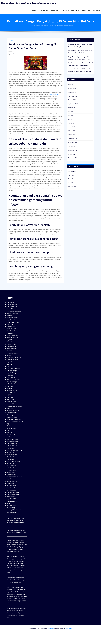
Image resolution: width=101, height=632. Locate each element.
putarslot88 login (12, 371)
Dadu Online (10, 399)
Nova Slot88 (10, 452)
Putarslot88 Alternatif (13, 492)
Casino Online (86, 10)
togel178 (9, 362)
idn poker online (11, 435)
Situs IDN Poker (11, 393)
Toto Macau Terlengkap (14, 311)
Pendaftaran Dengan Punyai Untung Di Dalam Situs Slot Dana (54, 25)
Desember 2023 (72, 92)
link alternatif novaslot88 (14, 477)
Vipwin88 (9, 342)
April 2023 (71, 123)
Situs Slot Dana (11, 329)
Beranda (34, 10)
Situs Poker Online (12, 331)
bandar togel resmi (12, 360)
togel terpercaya (11, 512)
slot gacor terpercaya (13, 410)
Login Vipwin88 (11, 499)
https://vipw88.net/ (12, 318)
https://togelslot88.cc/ (13, 335)
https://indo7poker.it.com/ (14, 450)
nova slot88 (10, 404)
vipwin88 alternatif (12, 337)
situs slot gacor (11, 415)
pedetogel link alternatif (14, 510)
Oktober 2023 (72, 100)
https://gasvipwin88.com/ (14, 357)
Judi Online (96, 10)
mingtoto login (11, 470)
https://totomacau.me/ (13, 479)
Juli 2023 (70, 111)
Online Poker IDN (12, 390)
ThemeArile (68, 628)
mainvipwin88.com (12, 353)
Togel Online (65, 10)
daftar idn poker (11, 384)
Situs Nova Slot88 (12, 455)
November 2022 (72, 142)
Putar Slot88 (10, 302)
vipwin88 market (11, 348)
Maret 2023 (71, 127)
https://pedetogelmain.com (15, 421)
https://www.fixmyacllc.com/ (15, 320)
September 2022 (73, 150)
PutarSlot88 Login (12, 304)
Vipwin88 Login (11, 474)
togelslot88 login (12, 373)
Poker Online (75, 10)
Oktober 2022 (72, 146)
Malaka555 (10, 333)
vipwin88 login (11, 472)
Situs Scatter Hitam (12, 441)
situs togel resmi (12, 481)
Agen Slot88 (10, 324)
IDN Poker (21, 557)
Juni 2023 (70, 115)
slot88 (8, 426)
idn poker (9, 388)
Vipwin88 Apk (11, 326)
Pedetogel (20, 520)
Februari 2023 (72, 131)
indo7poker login (12, 382)
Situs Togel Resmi (12, 417)
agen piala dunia (11, 501)
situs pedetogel (11, 505)
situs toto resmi (11, 485)
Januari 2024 (71, 88)
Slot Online (54, 10)
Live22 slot (10, 408)
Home (31, 25)
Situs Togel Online (12, 488)
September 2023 (73, 104)
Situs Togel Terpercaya (14, 419)
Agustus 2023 (72, 108)
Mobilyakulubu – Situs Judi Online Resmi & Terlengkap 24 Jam (28, 3)
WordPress (51, 628)
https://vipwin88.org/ (13, 322)
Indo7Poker (10, 386)
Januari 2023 (71, 135)
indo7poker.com (11, 377)
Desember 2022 (72, 138)
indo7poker (10, 437)
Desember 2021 (72, 158)
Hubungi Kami (44, 10)
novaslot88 (10, 315)
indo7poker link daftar (13, 368)
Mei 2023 (70, 119)
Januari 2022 (71, 154)
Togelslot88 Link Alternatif (15, 406)
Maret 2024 (71, 84)
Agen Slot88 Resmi (12, 439)
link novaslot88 (11, 490)
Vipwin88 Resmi (11, 309)
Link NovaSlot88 (11, 466)
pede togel (10, 375)
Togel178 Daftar (11, 344)
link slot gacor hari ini (13, 379)
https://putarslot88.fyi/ (13, 461)
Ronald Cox (13, 54)
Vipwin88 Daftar (11, 346)
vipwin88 (9, 351)
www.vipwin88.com (12, 313)
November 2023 (72, 96)
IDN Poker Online (12, 413)
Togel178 (9, 340)
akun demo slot (54, 94)
